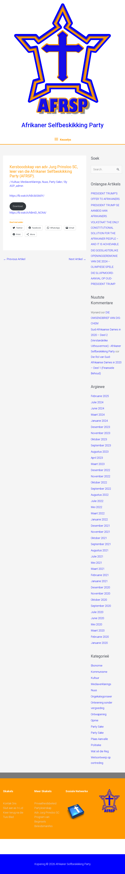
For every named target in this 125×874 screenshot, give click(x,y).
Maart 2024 (98, 414)
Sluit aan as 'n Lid (13, 808)
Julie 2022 (97, 501)
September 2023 (101, 445)
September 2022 (101, 488)
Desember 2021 (100, 525)
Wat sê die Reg (100, 751)
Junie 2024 (97, 408)
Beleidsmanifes (43, 826)
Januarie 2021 (99, 581)
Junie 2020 (97, 618)
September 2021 (101, 544)
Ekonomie (96, 665)
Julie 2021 (97, 556)
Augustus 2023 (100, 451)
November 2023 (100, 433)
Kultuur (15, 181)
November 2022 (100, 476)
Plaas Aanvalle (99, 739)
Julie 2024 (97, 402)
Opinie (94, 720)
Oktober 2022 (99, 482)
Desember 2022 (100, 470)
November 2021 (100, 531)
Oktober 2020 (99, 599)
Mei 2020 (96, 624)
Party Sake (55, 181)
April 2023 (97, 457)
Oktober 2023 (99, 439)
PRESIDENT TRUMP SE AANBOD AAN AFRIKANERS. (105, 211)
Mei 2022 (96, 507)
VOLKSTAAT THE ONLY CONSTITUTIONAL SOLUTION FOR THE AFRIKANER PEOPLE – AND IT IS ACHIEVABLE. (105, 233)
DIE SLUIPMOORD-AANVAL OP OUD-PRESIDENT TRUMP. (103, 278)
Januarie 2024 (99, 420)
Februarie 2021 (100, 575)
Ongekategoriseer (101, 696)
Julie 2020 (97, 612)
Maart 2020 (98, 630)
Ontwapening (98, 714)
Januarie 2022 (99, 519)
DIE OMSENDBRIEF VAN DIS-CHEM (106, 318)
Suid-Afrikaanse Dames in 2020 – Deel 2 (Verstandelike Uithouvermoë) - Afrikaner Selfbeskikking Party (106, 340)
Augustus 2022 (100, 494)
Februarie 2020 (100, 636)
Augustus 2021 (100, 550)
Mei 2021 (96, 562)
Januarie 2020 (99, 642)
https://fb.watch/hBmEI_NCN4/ (28, 212)
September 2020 (101, 605)
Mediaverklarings (31, 181)
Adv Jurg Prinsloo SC (46, 812)
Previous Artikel (14, 259)
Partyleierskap (42, 808)
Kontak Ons (9, 803)
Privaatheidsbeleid (45, 803)
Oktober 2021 (99, 538)
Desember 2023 (100, 427)
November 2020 (100, 593)
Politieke (96, 745)
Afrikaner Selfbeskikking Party (62, 125)
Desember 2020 (100, 587)
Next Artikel (77, 259)
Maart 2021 (98, 568)
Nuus (45, 181)
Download (18, 206)
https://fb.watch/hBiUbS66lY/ (27, 195)
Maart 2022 (98, 513)
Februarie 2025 (100, 396)
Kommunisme (99, 671)
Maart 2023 (98, 464)
